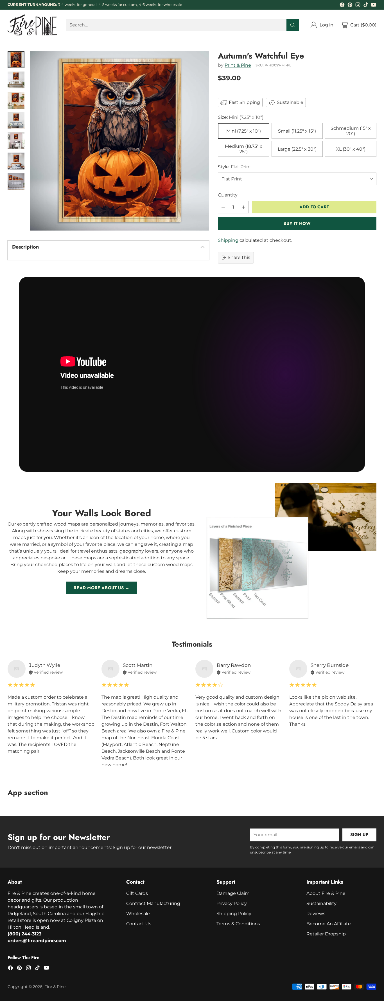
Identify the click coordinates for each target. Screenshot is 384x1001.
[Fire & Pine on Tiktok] (366, 6)
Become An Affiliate (328, 923)
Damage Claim (233, 893)
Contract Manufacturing (153, 903)
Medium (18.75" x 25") (243, 149)
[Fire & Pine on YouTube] (373, 6)
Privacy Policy (231, 903)
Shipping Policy (233, 913)
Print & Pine (238, 65)
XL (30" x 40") (350, 149)
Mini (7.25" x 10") (243, 131)
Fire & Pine (54, 986)
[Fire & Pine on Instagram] (358, 6)
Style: (234, 166)
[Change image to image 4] (16, 120)
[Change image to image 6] (16, 161)
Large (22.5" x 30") (297, 149)
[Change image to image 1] (16, 59)
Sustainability (321, 903)
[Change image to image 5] (16, 140)
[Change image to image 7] (16, 181)
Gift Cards (137, 893)
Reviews (315, 913)
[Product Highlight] (192, 374)
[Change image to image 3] (16, 100)
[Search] (292, 25)
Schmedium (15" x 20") (351, 131)
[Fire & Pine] (32, 24)
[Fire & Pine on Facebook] (342, 6)
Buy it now (297, 223)
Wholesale (138, 913)
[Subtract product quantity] (223, 207)
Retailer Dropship (326, 934)
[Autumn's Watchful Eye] (119, 141)
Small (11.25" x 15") (297, 131)
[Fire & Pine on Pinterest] (350, 6)
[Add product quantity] (243, 207)
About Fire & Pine (325, 893)
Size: (240, 117)
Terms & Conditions (238, 923)
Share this (239, 257)
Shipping (228, 240)
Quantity (228, 195)
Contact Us (138, 923)
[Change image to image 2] (16, 80)
